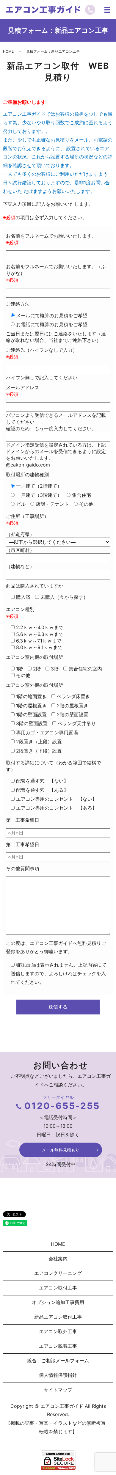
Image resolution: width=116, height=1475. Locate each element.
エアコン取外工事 (58, 1331)
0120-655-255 (62, 1105)
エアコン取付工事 (58, 1288)
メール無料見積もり (60, 1149)
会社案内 (58, 1259)
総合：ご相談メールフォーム (58, 1361)
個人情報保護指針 (58, 1375)
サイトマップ (58, 1390)
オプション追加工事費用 (58, 1302)
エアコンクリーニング (58, 1273)
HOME (8, 51)
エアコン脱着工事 (58, 1346)
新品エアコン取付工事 (58, 1317)
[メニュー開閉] (107, 10)
